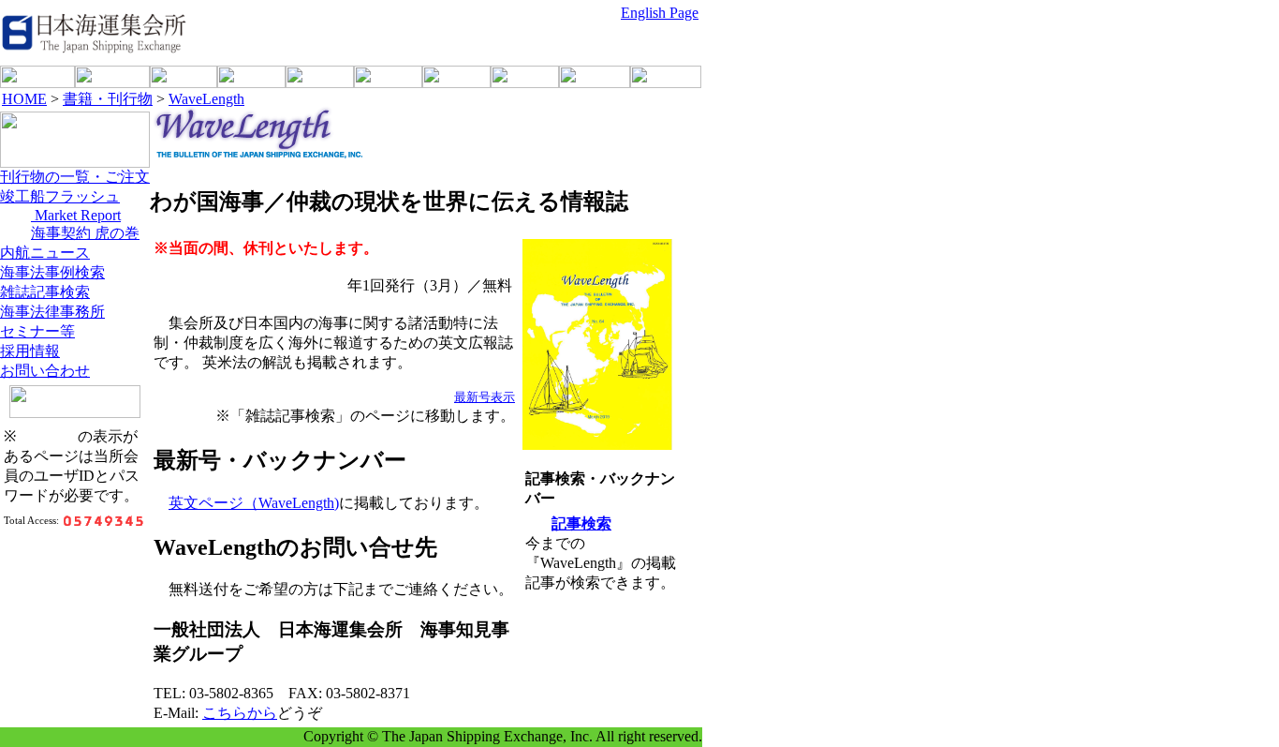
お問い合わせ (45, 371)
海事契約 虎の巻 (85, 233)
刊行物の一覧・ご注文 (75, 177)
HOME (24, 99)
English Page (659, 13)
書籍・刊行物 (108, 99)
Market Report (76, 215)
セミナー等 (37, 331)
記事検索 (581, 523)
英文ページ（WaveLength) (254, 503)
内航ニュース (45, 253)
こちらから (239, 713)
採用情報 (30, 351)
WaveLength (206, 99)
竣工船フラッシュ (60, 196)
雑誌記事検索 (45, 292)
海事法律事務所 (52, 312)
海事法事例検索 (52, 272)
